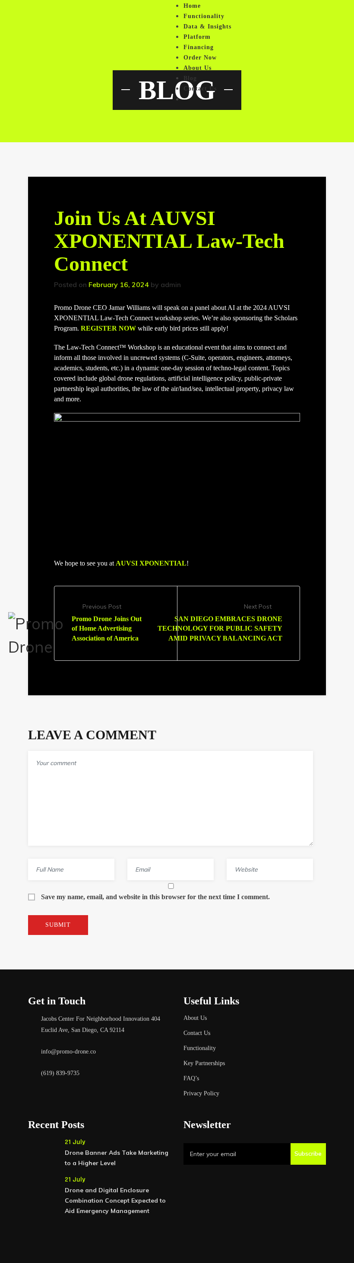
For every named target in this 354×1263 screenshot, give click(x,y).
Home (192, 6)
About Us (197, 68)
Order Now (200, 57)
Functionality (203, 16)
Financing (198, 47)
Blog (190, 78)
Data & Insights (207, 26)
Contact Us (200, 88)
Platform (197, 37)
